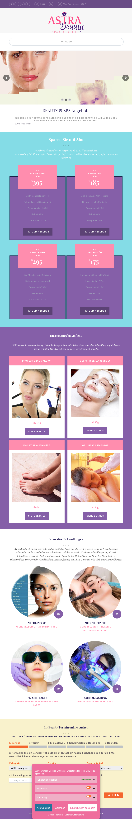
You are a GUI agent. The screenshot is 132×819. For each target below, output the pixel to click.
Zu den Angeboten (116, 95)
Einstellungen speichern (82, 807)
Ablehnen (60, 807)
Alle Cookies (43, 807)
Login (42, 4)
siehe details (36, 431)
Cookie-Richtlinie (55, 815)
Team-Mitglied (94, 763)
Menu (68, 42)
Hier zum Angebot (37, 232)
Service (52, 763)
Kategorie (14, 763)
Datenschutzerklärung (74, 815)
